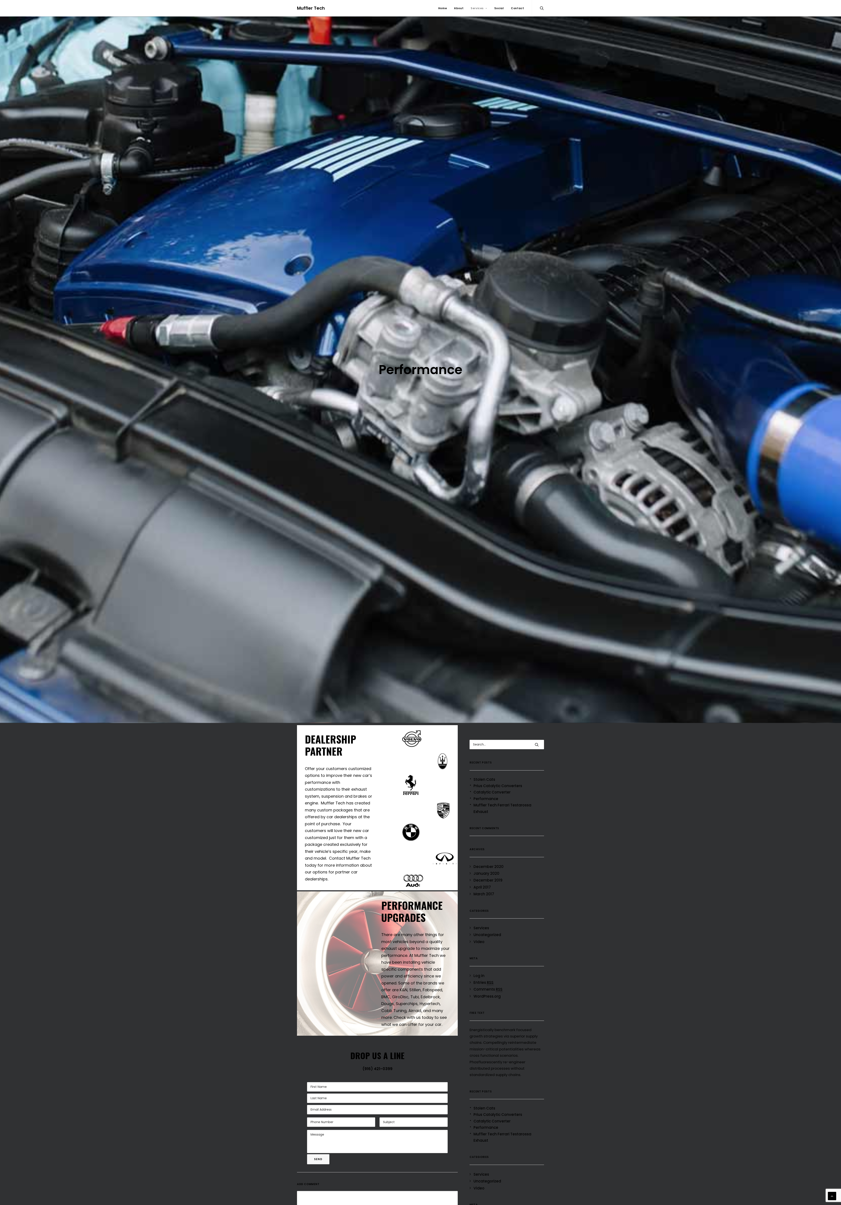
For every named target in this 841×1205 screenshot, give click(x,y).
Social (499, 8)
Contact (517, 8)
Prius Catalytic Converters (498, 785)
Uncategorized (487, 934)
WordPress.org (487, 996)
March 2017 (484, 894)
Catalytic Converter (492, 792)
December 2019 (488, 880)
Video (479, 941)
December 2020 (489, 866)
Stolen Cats (484, 779)
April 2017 (482, 887)
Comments (488, 989)
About (458, 8)
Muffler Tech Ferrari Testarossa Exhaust (502, 808)
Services (477, 8)
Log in (479, 975)
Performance (486, 798)
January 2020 (486, 873)
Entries (483, 982)
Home (442, 8)
